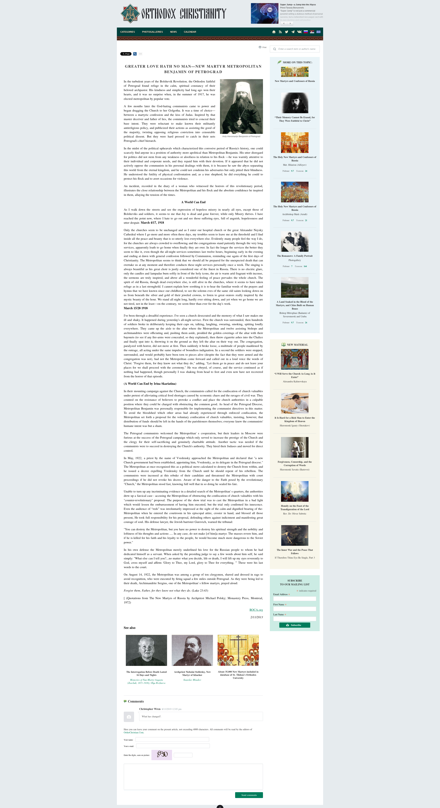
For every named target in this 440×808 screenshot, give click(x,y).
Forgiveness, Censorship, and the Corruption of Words (295, 463)
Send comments (249, 795)
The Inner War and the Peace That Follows (295, 551)
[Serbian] (312, 31)
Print (264, 47)
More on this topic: (297, 62)
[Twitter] (286, 31)
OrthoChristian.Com (134, 732)
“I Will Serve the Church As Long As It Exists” (294, 375)
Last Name (279, 614)
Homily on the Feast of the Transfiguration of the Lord (294, 507)
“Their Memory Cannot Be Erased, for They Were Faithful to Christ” (295, 119)
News (173, 32)
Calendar (190, 32)
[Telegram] (293, 31)
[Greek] (318, 31)
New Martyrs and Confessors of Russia (295, 81)
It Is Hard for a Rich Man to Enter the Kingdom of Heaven (295, 419)
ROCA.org (256, 610)
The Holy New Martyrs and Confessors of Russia (294, 158)
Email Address (281, 594)
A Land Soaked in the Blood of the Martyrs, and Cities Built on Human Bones (295, 305)
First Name (280, 604)
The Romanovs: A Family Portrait (295, 256)
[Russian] (305, 31)
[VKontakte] (299, 31)
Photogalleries (152, 32)
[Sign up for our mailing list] (274, 31)
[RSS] (280, 31)
